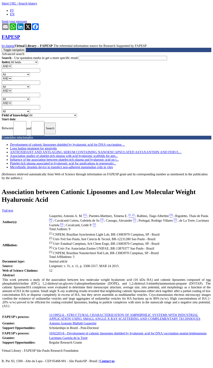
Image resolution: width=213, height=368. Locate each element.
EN (12, 14)
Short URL (9, 3)
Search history (28, 3)
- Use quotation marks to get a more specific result (40, 58)
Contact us (107, 361)
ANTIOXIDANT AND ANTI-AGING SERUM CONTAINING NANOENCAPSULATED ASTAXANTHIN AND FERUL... (96, 152)
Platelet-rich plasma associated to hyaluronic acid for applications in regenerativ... (63, 163)
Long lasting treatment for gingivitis (33, 148)
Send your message (14, 21)
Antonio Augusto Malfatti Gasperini (72, 323)
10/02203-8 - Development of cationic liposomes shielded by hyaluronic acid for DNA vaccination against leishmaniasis (128, 333)
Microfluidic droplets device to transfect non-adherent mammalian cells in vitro (61, 167)
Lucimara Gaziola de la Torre (68, 338)
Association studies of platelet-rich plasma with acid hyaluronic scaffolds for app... (64, 156)
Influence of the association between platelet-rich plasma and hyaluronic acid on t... (64, 159)
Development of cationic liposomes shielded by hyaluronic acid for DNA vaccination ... (67, 144)
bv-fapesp (8, 46)
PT (12, 10)
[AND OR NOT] (7, 66)
